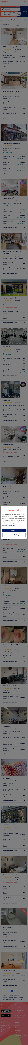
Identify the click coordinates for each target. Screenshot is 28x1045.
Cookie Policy (12, 525)
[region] (14, 522)
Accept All (14, 530)
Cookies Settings (14, 535)
